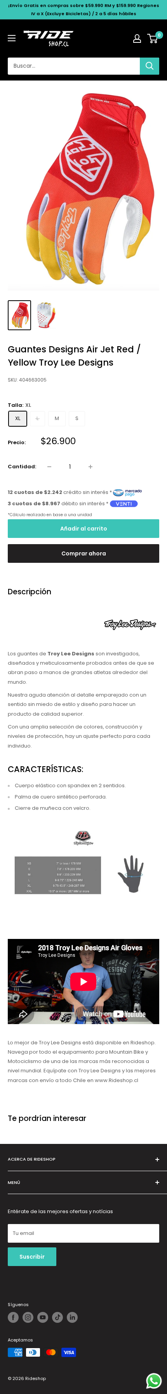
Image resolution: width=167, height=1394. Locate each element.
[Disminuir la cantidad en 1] (49, 467)
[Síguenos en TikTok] (57, 1317)
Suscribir (32, 1257)
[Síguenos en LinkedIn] (72, 1317)
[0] (153, 38)
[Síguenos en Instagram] (28, 1317)
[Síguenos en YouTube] (42, 1317)
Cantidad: (22, 466)
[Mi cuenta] (137, 38)
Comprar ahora (83, 553)
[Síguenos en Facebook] (13, 1317)
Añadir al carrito (83, 528)
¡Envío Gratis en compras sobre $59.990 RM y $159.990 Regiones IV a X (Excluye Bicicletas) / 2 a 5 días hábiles (83, 9)
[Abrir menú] (12, 38)
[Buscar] (149, 66)
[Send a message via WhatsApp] (154, 1381)
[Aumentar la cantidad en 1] (90, 467)
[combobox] (74, 66)
